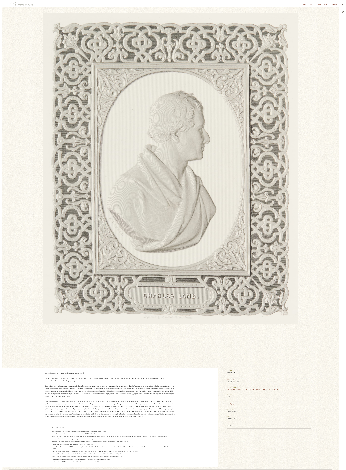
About (334, 4)
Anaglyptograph (232, 404)
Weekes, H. (230, 380)
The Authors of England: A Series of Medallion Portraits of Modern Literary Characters (252, 389)
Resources (322, 4)
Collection (307, 4)
